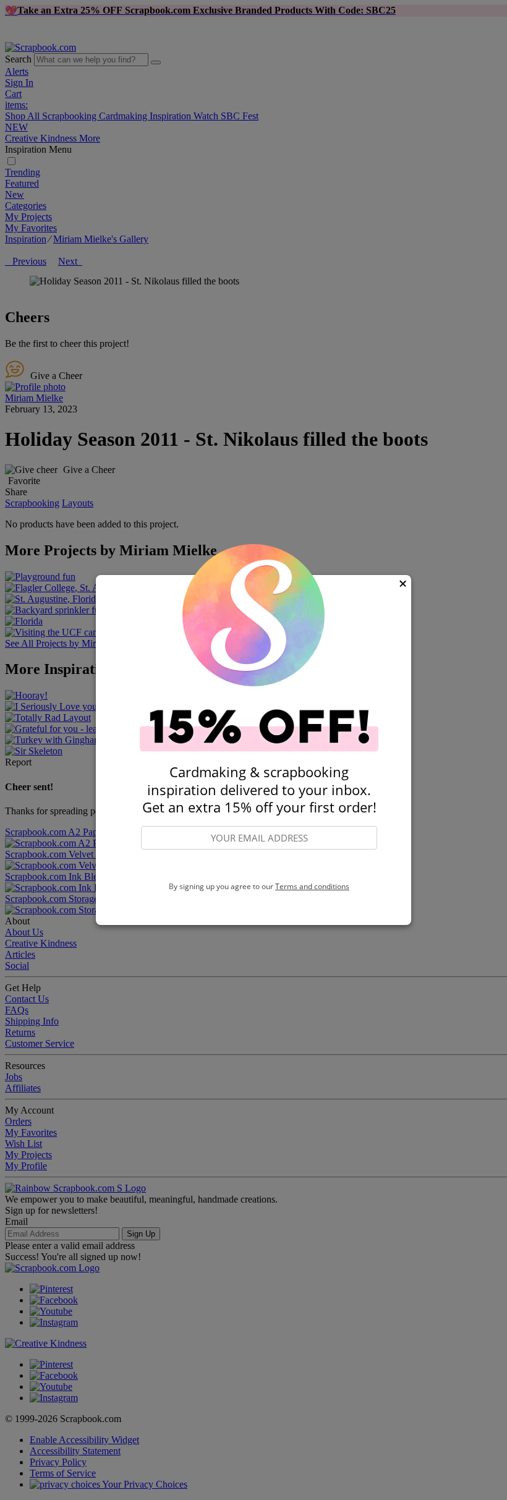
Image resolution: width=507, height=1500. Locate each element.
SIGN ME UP (259, 866)
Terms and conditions (312, 886)
